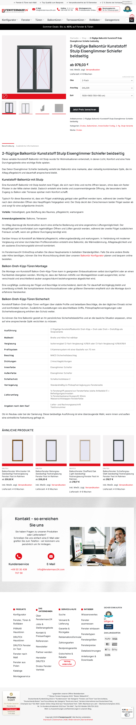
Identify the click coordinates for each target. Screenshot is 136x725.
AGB (65, 720)
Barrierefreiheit (87, 720)
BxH (71, 95)
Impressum (47, 720)
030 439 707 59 (67, 10)
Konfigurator (9, 19)
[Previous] (6, 67)
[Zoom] (5, 96)
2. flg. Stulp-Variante (124, 126)
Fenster (25, 19)
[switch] (127, 715)
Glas (72, 80)
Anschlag (74, 88)
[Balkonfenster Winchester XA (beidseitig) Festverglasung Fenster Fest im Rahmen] (17, 450)
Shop (84, 38)
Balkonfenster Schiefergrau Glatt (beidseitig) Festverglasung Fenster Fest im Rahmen (118, 474)
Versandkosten (93, 69)
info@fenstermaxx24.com (46, 10)
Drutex (83, 126)
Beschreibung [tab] (8, 146)
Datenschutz (58, 720)
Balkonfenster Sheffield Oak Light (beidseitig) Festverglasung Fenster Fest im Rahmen (84, 475)
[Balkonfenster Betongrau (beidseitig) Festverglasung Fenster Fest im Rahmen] (51, 450)
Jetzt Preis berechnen (84, 109)
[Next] (61, 67)
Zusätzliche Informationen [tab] (27, 146)
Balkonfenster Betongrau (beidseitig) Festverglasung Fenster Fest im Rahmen (48, 474)
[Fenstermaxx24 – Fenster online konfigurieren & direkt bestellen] (15, 10)
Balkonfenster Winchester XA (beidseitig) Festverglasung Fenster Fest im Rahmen (16, 474)
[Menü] (131, 708)
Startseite (74, 38)
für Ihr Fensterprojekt (110, 10)
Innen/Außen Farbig (106, 126)
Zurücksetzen (128, 77)
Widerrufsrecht (74, 720)
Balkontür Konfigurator (92, 255)
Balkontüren (92, 126)
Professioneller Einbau (87, 10)
